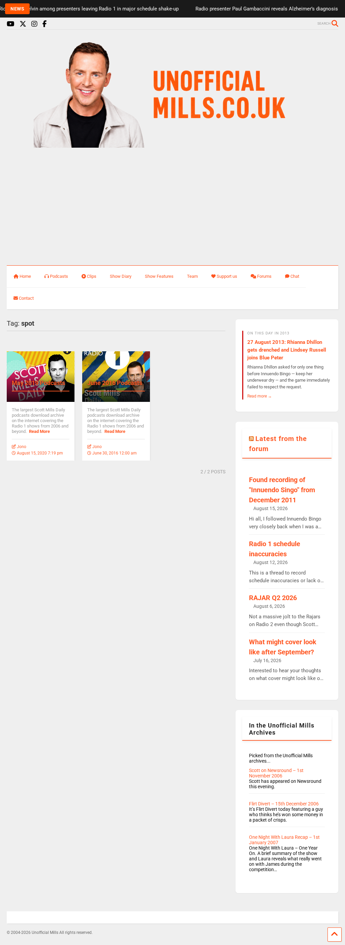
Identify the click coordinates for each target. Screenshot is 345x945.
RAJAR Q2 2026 (273, 598)
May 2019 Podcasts (38, 382)
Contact (26, 298)
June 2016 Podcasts (114, 382)
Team (192, 276)
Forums (264, 276)
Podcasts (59, 276)
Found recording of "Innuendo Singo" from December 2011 (282, 490)
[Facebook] (44, 24)
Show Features (159, 276)
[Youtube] (10, 24)
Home (25, 276)
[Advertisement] (172, 207)
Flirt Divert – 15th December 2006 (284, 803)
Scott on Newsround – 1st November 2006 (276, 773)
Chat (294, 276)
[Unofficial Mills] (173, 145)
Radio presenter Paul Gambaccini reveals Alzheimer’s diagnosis (258, 9)
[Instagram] (34, 24)
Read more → (259, 395)
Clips (91, 276)
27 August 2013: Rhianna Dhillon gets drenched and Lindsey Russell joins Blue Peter (286, 350)
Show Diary (120, 276)
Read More (39, 431)
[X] (23, 24)
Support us (227, 276)
